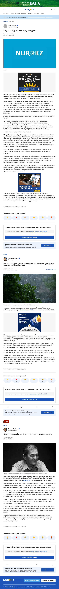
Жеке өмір (23, 13)
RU (51, 9)
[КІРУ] (54, 9)
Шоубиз (5, 13)
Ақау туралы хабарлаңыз (32, 580)
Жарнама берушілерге (48, 580)
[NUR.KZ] (29, 10)
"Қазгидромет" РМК (26, 310)
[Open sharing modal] (37, 407)
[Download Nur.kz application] (29, 3)
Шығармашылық (15, 13)
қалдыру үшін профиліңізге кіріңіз (38, 231)
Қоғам (5, 254)
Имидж (42, 13)
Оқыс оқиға (36, 13)
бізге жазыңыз (22, 206)
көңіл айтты (27, 480)
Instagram (48, 245)
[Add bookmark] (52, 407)
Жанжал (30, 13)
